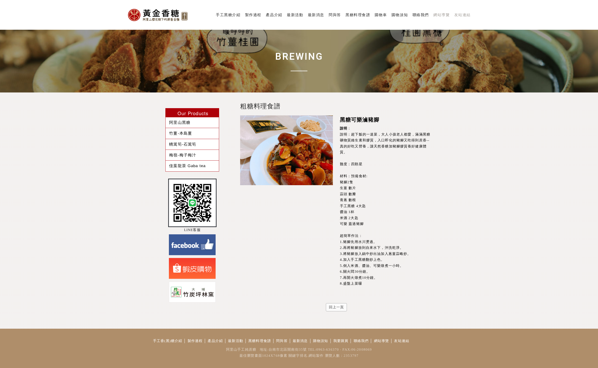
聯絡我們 (361, 341)
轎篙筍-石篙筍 (182, 144)
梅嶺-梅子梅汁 (182, 155)
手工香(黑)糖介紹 (167, 341)
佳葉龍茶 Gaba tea (187, 165)
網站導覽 (381, 341)
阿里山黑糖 (179, 122)
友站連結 (401, 341)
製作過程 (195, 341)
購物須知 (320, 341)
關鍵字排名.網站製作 (306, 355)
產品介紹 (215, 341)
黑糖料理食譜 (259, 341)
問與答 (281, 341)
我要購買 (341, 341)
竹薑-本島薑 (180, 133)
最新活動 (235, 341)
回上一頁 (336, 307)
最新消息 (300, 341)
